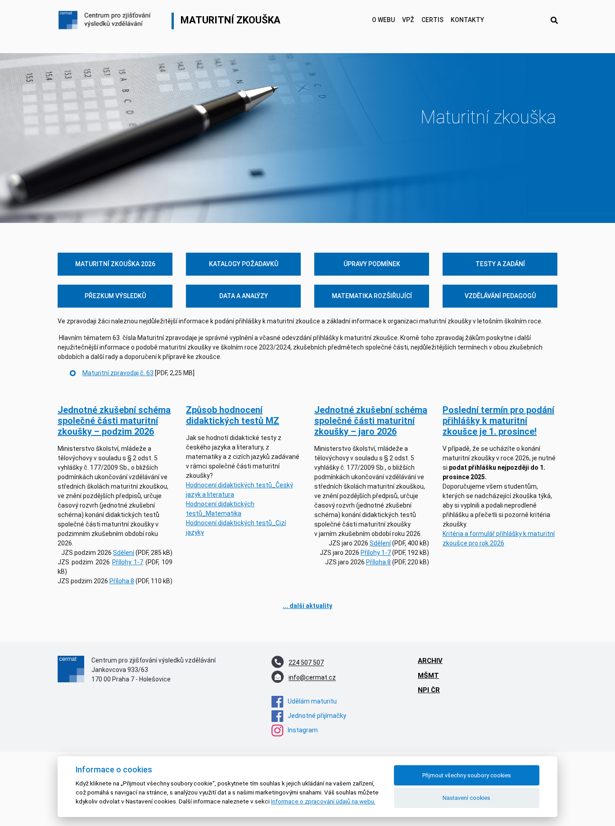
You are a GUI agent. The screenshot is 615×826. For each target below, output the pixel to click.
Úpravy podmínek (372, 264)
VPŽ (408, 19)
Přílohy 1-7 (127, 562)
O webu (383, 19)
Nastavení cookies (466, 797)
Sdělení (123, 552)
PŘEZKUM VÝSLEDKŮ (115, 296)
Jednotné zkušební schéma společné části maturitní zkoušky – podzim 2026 (114, 420)
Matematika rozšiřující (372, 296)
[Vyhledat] (554, 21)
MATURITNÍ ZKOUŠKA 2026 (115, 264)
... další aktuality (307, 605)
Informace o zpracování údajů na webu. (323, 801)
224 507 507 (306, 663)
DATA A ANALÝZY (243, 296)
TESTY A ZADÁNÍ (500, 264)
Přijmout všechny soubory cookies (466, 775)
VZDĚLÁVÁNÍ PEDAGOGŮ (500, 296)
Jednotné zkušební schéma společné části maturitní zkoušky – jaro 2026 (370, 420)
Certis (432, 19)
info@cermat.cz (312, 677)
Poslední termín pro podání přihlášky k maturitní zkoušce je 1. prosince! (498, 420)
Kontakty (467, 19)
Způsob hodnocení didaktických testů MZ (232, 415)
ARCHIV (430, 661)
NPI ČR (429, 690)
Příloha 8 (121, 581)
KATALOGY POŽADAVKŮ (243, 264)
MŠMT (428, 676)
